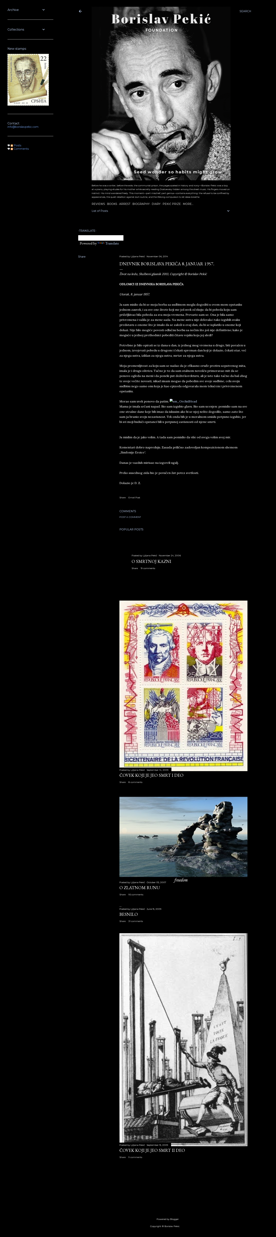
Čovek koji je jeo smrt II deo (152, 1150)
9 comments (135, 1157)
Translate (112, 243)
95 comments (135, 894)
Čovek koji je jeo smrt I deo (151, 775)
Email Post (134, 497)
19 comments (148, 568)
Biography (141, 204)
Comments (21, 148)
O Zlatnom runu (139, 887)
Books (112, 204)
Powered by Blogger (168, 1219)
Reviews (98, 204)
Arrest (124, 204)
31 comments (135, 921)
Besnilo (128, 914)
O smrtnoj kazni (151, 561)
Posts (17, 145)
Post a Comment (130, 517)
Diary (156, 204)
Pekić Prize (172, 204)
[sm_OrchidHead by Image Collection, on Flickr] (183, 401)
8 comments (135, 782)
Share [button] (82, 256)
